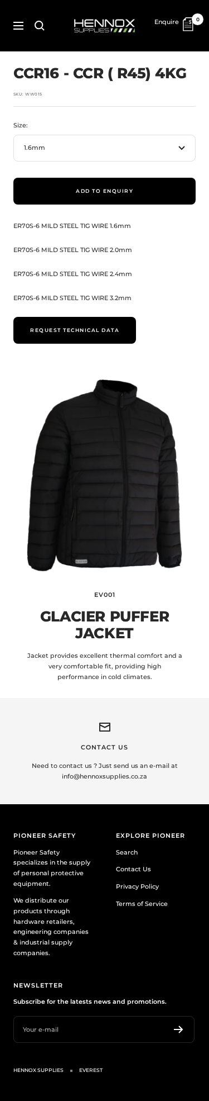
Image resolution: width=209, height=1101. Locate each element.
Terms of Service (142, 904)
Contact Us (133, 869)
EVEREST (91, 1070)
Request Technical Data (74, 330)
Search (127, 852)
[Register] (178, 1029)
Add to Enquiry (104, 191)
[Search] (40, 26)
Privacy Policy (137, 886)
